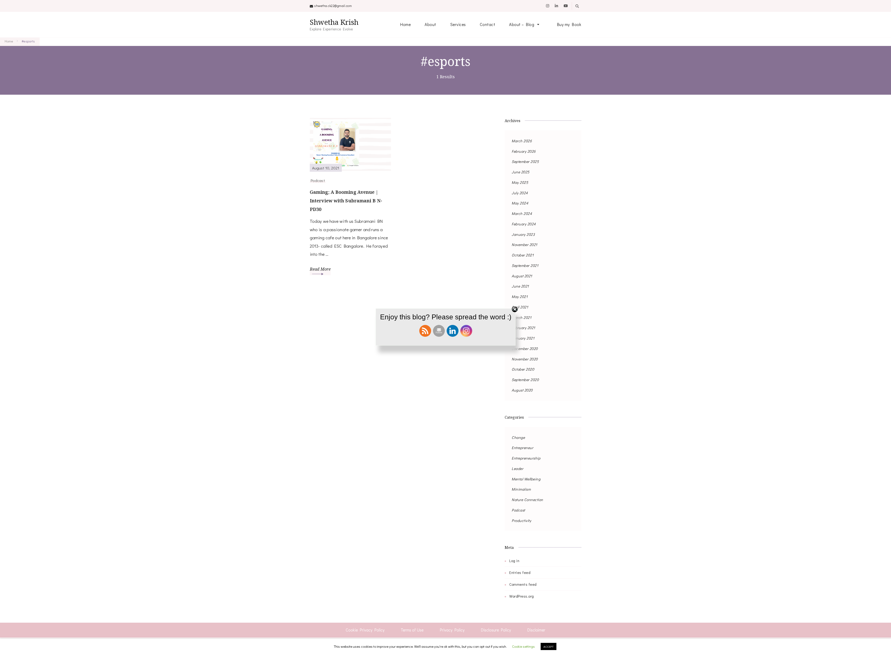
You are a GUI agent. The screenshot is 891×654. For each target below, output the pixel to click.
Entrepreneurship (526, 458)
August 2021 (522, 275)
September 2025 (525, 161)
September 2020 (525, 379)
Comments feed (523, 584)
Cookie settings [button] (523, 646)
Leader (517, 468)
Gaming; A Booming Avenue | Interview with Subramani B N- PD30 (346, 200)
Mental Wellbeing (526, 478)
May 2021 (520, 296)
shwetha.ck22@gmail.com (333, 5)
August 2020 (522, 390)
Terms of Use (412, 630)
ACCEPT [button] (548, 646)
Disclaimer (536, 630)
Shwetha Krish (334, 22)
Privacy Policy (452, 630)
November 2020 (525, 358)
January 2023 (523, 234)
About (430, 24)
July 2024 (520, 192)
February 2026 (524, 151)
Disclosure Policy (496, 630)
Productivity (521, 520)
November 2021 (524, 244)
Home (405, 24)
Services (458, 24)
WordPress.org (521, 596)
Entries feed (519, 572)
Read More (320, 269)
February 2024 (524, 223)
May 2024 (520, 203)
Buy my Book (569, 24)
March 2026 (522, 140)
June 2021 (520, 286)
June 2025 (520, 171)
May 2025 (520, 182)
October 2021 (523, 255)
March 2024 (522, 213)
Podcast (317, 180)
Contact (487, 24)
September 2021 (525, 265)
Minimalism (521, 489)
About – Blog (521, 24)
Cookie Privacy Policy (365, 630)
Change (518, 437)
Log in (514, 560)
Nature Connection (527, 499)
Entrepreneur (522, 447)
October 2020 (523, 369)
